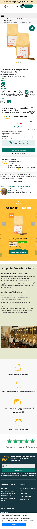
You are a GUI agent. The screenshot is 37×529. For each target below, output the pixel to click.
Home (3, 19)
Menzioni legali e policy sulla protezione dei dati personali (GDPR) (8, 493)
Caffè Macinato (7, 20)
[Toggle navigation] (2, 15)
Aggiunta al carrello (18, 252)
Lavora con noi (24, 499)
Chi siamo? (23, 493)
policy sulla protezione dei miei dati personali (22, 475)
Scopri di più (14, 527)
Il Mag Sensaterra (25, 496)
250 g (3, 102)
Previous (4, 224)
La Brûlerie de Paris (9, 74)
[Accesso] (18, 6)
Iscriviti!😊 (18, 470)
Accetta (14, 524)
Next (33, 224)
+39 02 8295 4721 (15, 165)
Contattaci (13, 163)
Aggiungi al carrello (18, 150)
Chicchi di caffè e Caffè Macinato (16, 19)
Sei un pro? (28, 6)
